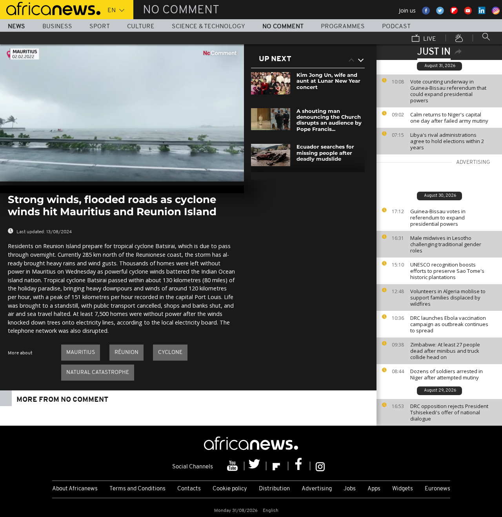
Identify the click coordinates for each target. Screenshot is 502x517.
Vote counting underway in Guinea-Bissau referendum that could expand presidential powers (448, 90)
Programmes (343, 27)
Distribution (274, 489)
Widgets (402, 489)
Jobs (350, 489)
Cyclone (170, 353)
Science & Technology (208, 27)
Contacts (189, 489)
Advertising (317, 489)
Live (429, 39)
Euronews (437, 489)
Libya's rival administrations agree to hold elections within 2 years (447, 141)
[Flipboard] (277, 466)
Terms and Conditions (137, 489)
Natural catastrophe (97, 373)
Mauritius (80, 353)
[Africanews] (50, 8)
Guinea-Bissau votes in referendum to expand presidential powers (438, 217)
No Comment (283, 27)
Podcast (396, 27)
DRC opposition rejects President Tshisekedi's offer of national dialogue (449, 412)
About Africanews (75, 489)
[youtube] (233, 466)
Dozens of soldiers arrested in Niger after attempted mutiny (446, 374)
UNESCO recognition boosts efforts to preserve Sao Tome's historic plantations (447, 270)
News (16, 27)
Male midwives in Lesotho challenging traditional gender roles (445, 244)
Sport (99, 27)
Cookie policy (230, 489)
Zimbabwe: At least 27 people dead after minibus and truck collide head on (445, 350)
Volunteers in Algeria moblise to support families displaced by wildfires (448, 297)
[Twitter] (255, 466)
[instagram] (320, 466)
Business (57, 27)
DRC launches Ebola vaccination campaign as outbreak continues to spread (449, 324)
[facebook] (299, 466)
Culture (141, 27)
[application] (122, 112)
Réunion (126, 353)
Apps (373, 489)
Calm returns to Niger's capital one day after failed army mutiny (449, 117)
